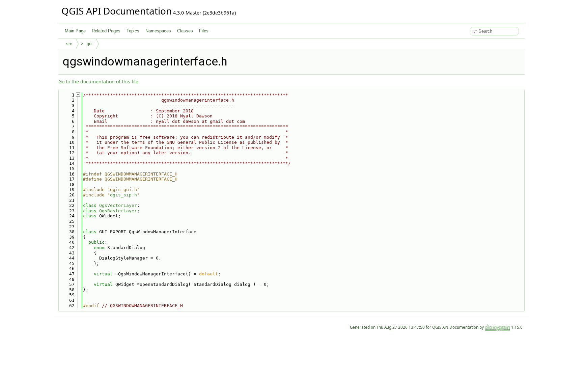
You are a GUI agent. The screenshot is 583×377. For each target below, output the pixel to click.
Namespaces (158, 30)
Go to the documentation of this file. (99, 81)
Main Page (75, 30)
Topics (133, 30)
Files (204, 30)
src (69, 43)
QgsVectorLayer (118, 205)
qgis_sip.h (123, 194)
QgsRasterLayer (118, 210)
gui (89, 43)
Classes (185, 30)
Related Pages (106, 30)
